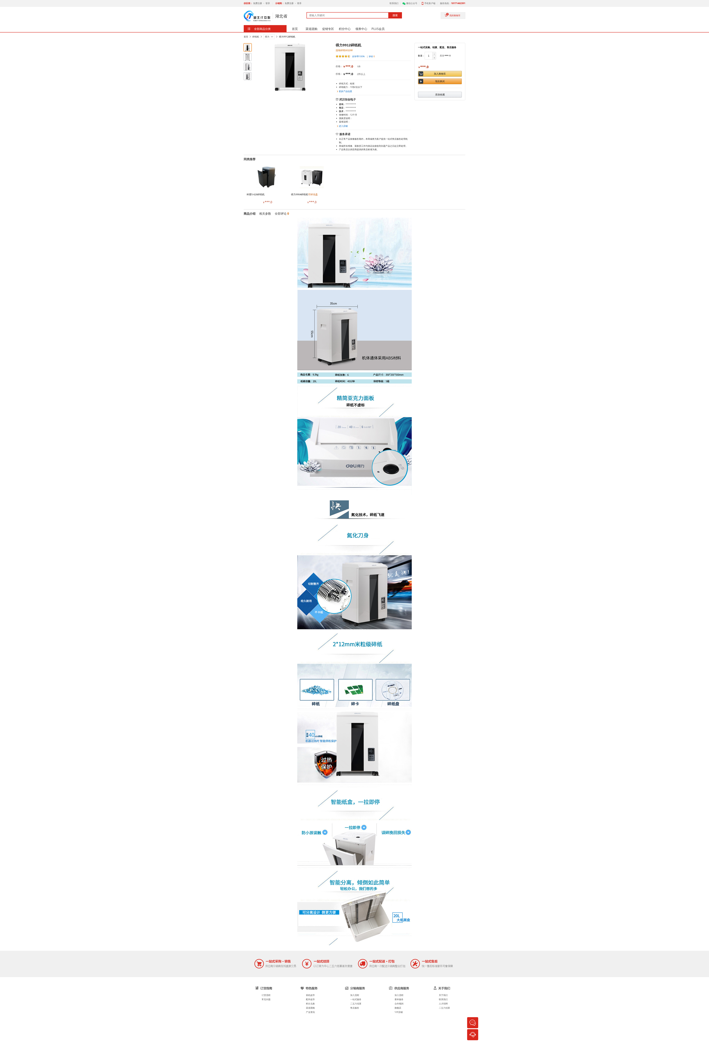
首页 (246, 36)
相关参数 (265, 214)
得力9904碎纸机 (304, 194)
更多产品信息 (345, 91)
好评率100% (358, 56)
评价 (372, 56)
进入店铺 (343, 126)
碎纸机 (255, 36)
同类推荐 (250, 159)
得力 (267, 36)
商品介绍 (250, 214)
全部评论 (282, 214)
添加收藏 (440, 94)
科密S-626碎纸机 (256, 194)
